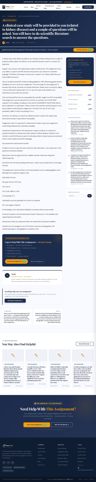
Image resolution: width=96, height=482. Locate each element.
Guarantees (41, 448)
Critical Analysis (62, 465)
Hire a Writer (58, 7)
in (12, 462)
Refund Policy (82, 458)
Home (26, 7)
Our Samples (42, 458)
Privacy (80, 479)
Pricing (40, 455)
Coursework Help (63, 461)
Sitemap (80, 461)
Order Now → (68, 2)
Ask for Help (38, 7)
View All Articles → (85, 344)
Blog (32, 7)
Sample (68, 7)
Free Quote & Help (49, 7)
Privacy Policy (82, 448)
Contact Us (41, 465)
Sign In (78, 7)
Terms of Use (82, 452)
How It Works (42, 452)
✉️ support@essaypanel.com (86, 469)
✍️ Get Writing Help (83, 50)
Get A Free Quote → (37, 261)
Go (89, 195)
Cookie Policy (82, 455)
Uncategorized (12, 16)
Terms (85, 479)
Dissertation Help (63, 455)
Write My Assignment (16, 261)
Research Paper (62, 458)
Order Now (88, 7)
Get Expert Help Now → (15, 300)
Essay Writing (62, 448)
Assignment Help (63, 452)
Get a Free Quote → (80, 82)
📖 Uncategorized (9, 20)
